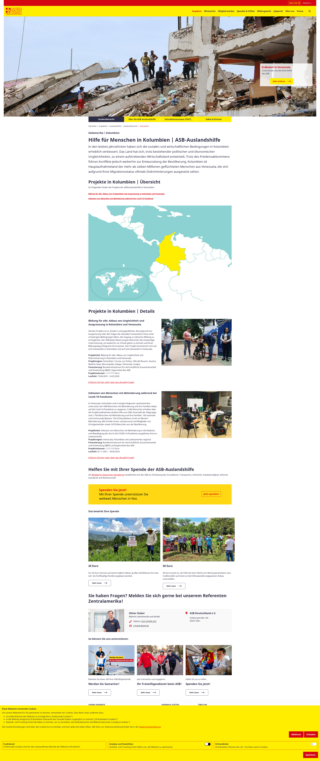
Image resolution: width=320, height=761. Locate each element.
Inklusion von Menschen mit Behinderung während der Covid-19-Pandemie (120, 198)
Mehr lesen (97, 583)
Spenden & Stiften (246, 11)
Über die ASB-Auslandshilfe (142, 119)
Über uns (202, 704)
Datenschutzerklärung (150, 726)
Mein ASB (293, 3)
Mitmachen (210, 11)
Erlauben (311, 734)
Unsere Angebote (96, 704)
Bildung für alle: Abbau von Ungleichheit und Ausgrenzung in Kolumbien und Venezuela (126, 194)
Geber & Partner (214, 119)
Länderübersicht (106, 119)
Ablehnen (296, 734)
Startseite (92, 126)
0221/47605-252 (148, 621)
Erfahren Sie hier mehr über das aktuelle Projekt (111, 382)
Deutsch (306, 3)
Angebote (103, 126)
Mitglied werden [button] (226, 11)
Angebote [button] (197, 11)
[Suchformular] (310, 11)
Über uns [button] (289, 11)
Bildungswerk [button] (264, 11)
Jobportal (278, 11)
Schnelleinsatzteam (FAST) (178, 119)
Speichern (311, 754)
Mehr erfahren (279, 81)
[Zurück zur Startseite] (14, 11)
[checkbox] (208, 744)
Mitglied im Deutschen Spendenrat (108, 474)
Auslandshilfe (115, 126)
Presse (300, 11)
